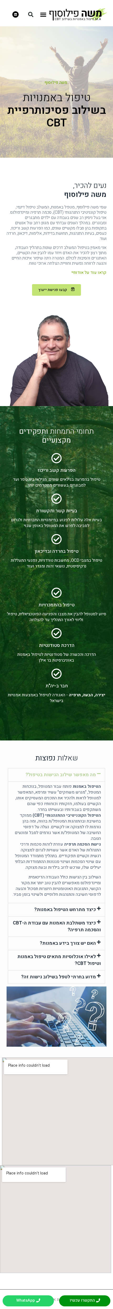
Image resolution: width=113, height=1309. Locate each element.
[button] (43, 14)
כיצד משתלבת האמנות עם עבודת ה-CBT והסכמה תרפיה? (57, 926)
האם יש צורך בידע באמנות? (68, 943)
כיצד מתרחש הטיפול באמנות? (65, 909)
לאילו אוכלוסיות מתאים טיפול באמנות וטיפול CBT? (59, 960)
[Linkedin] (15, 14)
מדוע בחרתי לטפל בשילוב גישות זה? (58, 976)
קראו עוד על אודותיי (88, 272)
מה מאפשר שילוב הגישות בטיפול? (60, 774)
